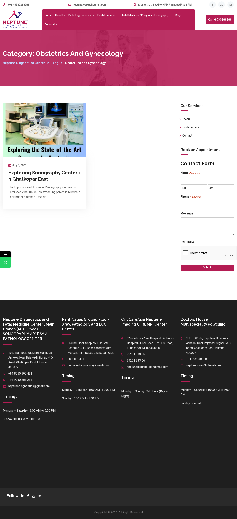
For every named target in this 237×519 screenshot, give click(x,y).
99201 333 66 (136, 360)
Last (210, 188)
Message (187, 213)
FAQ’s (186, 119)
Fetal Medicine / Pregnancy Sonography (145, 15)
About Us (60, 15)
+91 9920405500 (197, 359)
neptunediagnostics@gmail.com (29, 386)
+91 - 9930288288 (18, 4)
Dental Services (106, 15)
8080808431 (76, 359)
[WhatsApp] (5, 262)
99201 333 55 (136, 354)
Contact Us (51, 24)
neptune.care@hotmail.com (90, 4)
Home (48, 15)
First (183, 188)
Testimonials (190, 127)
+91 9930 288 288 (20, 380)
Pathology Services (79, 15)
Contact (187, 135)
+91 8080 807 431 (20, 373)
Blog (178, 15)
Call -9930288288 (220, 19)
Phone (191, 196)
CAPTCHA (187, 242)
